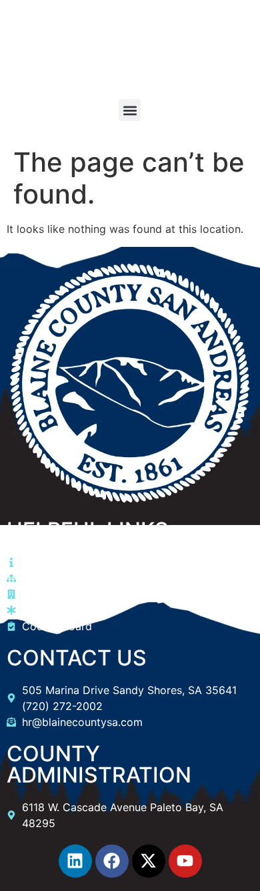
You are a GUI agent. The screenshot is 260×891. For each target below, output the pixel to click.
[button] (130, 110)
